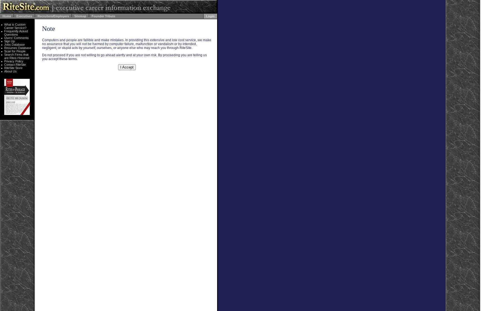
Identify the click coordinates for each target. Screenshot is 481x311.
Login (210, 16)
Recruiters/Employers (53, 16)
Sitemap (80, 16)
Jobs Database (14, 44)
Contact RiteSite (15, 64)
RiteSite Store (13, 68)
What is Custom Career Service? (15, 26)
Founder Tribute (103, 16)
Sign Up (9, 41)
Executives (24, 16)
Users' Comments (16, 38)
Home (7, 16)
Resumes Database (17, 48)
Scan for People (15, 51)
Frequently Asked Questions (16, 33)
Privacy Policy (13, 61)
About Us (10, 71)
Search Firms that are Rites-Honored (16, 56)
